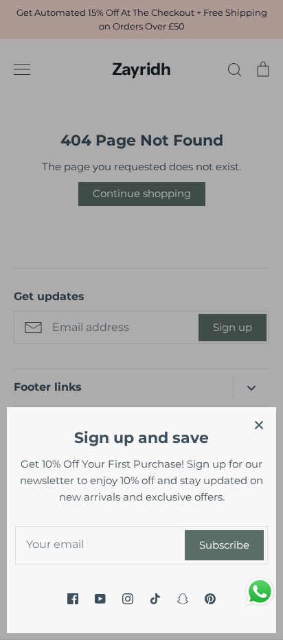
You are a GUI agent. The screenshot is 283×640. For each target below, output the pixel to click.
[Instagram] (128, 599)
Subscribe (224, 544)
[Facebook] (73, 599)
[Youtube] (100, 599)
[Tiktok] (155, 599)
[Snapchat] (182, 599)
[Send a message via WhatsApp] (260, 591)
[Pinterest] (210, 599)
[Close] (259, 424)
